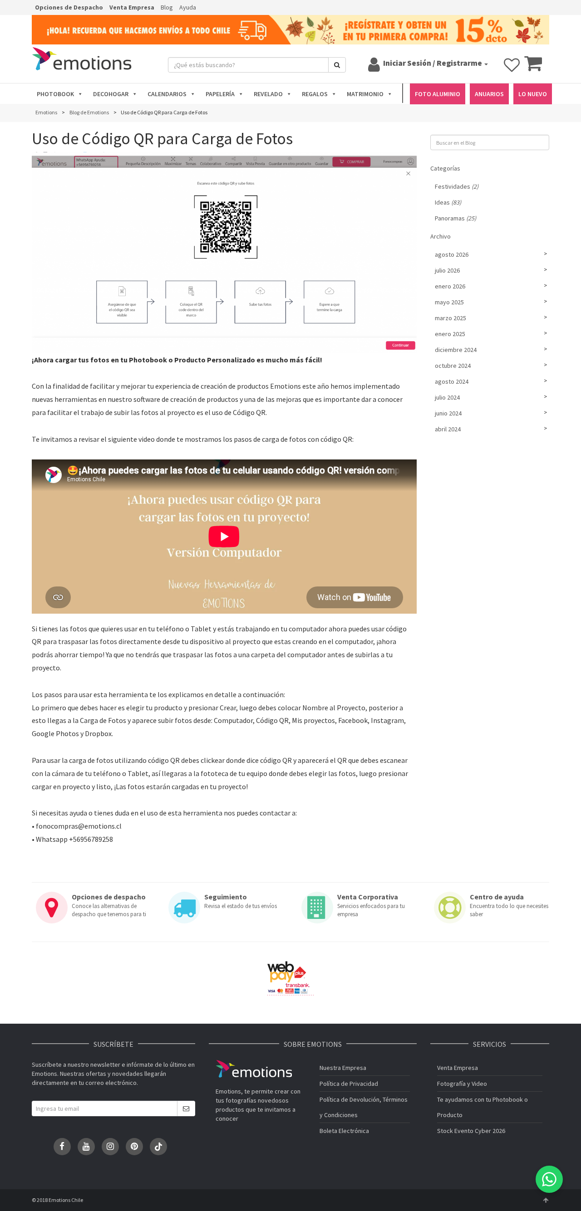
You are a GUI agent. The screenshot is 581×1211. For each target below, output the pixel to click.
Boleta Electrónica (344, 1131)
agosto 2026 (451, 254)
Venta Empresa (131, 7)
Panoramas (455, 218)
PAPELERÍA (220, 94)
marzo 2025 (450, 318)
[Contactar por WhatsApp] (549, 1179)
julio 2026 (447, 270)
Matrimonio (365, 94)
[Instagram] (110, 1146)
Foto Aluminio (437, 94)
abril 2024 (448, 429)
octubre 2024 (453, 365)
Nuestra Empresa (343, 1068)
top (545, 1200)
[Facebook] (62, 1146)
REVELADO (268, 94)
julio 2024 (447, 397)
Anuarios (489, 94)
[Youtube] (86, 1146)
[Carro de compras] (533, 67)
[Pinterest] (134, 1146)
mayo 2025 (449, 302)
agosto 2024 (451, 381)
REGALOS (315, 94)
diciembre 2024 (456, 350)
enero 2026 (450, 286)
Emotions (254, 1069)
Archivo (440, 236)
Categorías (445, 168)
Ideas (448, 202)
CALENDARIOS (167, 94)
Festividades (456, 186)
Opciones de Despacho (69, 7)
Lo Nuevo (532, 94)
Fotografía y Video (462, 1083)
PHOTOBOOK (55, 94)
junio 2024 (448, 413)
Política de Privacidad (349, 1083)
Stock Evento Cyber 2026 (471, 1131)
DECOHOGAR (110, 94)
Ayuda (187, 7)
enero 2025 (450, 334)
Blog (167, 7)
